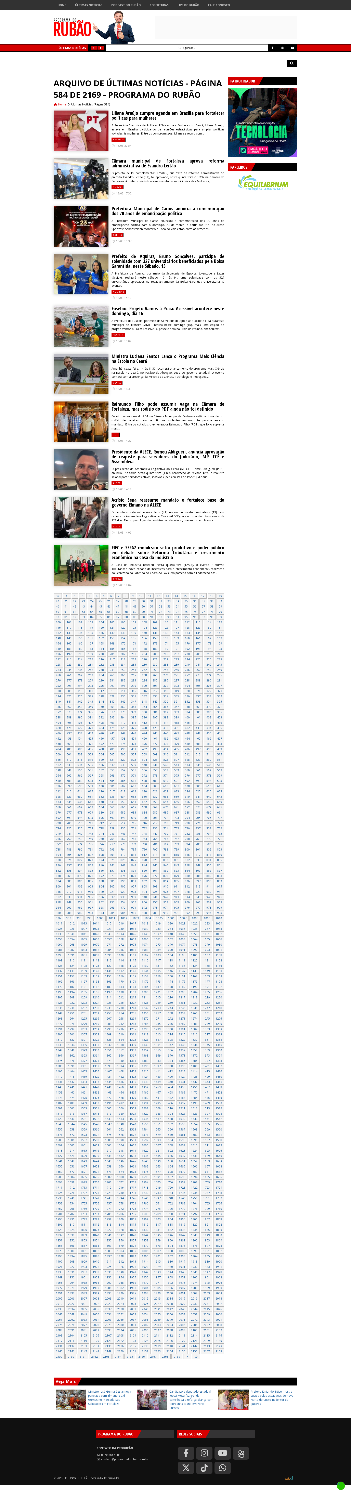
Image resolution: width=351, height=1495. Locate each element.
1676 (145, 1172)
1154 (96, 976)
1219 (206, 997)
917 (69, 892)
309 (69, 691)
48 (126, 606)
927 (176, 892)
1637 (182, 1156)
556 (144, 770)
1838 (71, 1235)
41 (66, 606)
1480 (145, 1098)
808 (101, 855)
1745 (133, 1198)
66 (108, 612)
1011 (59, 923)
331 (133, 696)
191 (176, 649)
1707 (182, 1182)
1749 (182, 1198)
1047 (157, 934)
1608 (169, 1145)
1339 (133, 1045)
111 (176, 622)
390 (79, 717)
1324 (120, 1040)
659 (219, 802)
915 (219, 886)
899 (219, 881)
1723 (206, 1187)
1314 (169, 1034)
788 (58, 849)
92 (160, 617)
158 (165, 638)
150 (79, 638)
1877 (206, 1246)
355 (219, 701)
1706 (169, 1182)
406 (79, 723)
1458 (219, 1087)
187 (133, 649)
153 (112, 638)
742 (79, 833)
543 (176, 765)
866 (208, 870)
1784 (96, 1214)
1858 (145, 1240)
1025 (59, 929)
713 (112, 823)
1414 (194, 1071)
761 (112, 839)
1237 (83, 1008)
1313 (157, 1034)
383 (176, 712)
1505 (108, 1108)
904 (101, 886)
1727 (83, 1193)
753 (198, 833)
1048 (169, 934)
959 (176, 902)
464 (187, 738)
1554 (194, 1124)
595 (219, 781)
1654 (219, 1161)
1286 (169, 1024)
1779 (206, 1209)
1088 (145, 950)
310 (79, 691)
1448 (96, 1087)
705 (198, 818)
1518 (96, 1113)
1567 (182, 1129)
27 (117, 601)
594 (208, 781)
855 (90, 870)
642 (208, 796)
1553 (182, 1124)
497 (198, 749)
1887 (157, 1251)
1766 (219, 1203)
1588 (96, 1140)
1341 (157, 1045)
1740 (71, 1198)
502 (79, 754)
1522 (145, 1113)
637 (155, 796)
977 (198, 907)
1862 (194, 1240)
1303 (206, 1029)
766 (165, 839)
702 (165, 818)
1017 (133, 923)
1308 (96, 1034)
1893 (59, 1256)
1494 (145, 1103)
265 (112, 675)
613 (69, 791)
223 (176, 659)
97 (203, 617)
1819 (182, 1224)
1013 (83, 923)
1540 (194, 1119)
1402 (219, 1066)
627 (219, 791)
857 (112, 870)
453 (69, 738)
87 (117, 617)
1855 (108, 1240)
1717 (133, 1187)
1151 (59, 976)
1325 (133, 1040)
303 (176, 686)
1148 (194, 971)
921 (112, 892)
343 (90, 701)
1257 (157, 1013)
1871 (133, 1246)
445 (155, 733)
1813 (108, 1224)
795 (133, 849)
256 (187, 670)
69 (134, 612)
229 (69, 664)
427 (133, 728)
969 (112, 907)
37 (203, 601)
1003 (135, 918)
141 (155, 633)
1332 (219, 1040)
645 (69, 802)
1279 (83, 1024)
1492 (120, 1103)
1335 (83, 1045)
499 (219, 749)
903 (90, 886)
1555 (206, 1124)
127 (176, 627)
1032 (145, 929)
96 (194, 617)
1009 (207, 918)
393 (112, 717)
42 (74, 606)
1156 (120, 976)
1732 (145, 1193)
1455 (182, 1087)
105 (112, 622)
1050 (194, 934)
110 (165, 622)
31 (151, 601)
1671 (83, 1172)
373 (69, 712)
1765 (206, 1203)
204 (144, 654)
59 (220, 606)
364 (144, 707)
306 (208, 686)
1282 (120, 1024)
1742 (96, 1198)
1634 (145, 1156)
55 (186, 606)
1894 (71, 1256)
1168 (96, 981)
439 (90, 733)
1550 (145, 1124)
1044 (120, 934)
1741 (83, 1198)
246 (79, 670)
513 (198, 754)
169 (112, 643)
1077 (182, 944)
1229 (157, 1003)
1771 (108, 1209)
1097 (83, 955)
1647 (133, 1161)
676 (58, 812)
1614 (71, 1150)
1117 (157, 960)
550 (79, 770)
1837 (59, 1235)
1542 (219, 1119)
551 (90, 770)
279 (90, 680)
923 (133, 892)
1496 (169, 1103)
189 (155, 649)
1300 (169, 1029)
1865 (59, 1246)
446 (165, 733)
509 (155, 754)
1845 (157, 1235)
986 (122, 913)
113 (198, 622)
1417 (59, 1076)
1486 (219, 1098)
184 (101, 649)
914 (208, 886)
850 (208, 865)
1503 (83, 1108)
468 (58, 744)
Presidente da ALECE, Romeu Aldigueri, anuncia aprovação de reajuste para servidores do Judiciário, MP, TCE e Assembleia (168, 456)
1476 (96, 1098)
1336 (96, 1045)
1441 (182, 1082)
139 (133, 633)
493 (155, 749)
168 (101, 643)
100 (58, 622)
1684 (71, 1177)
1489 (83, 1103)
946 (208, 897)
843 (133, 865)
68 (126, 612)
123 (133, 627)
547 (219, 765)
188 (144, 649)
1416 (219, 1071)
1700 (96, 1182)
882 (208, 876)
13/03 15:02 (123, 341)
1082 (71, 950)
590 (165, 781)
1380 (120, 1061)
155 (133, 638)
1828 (120, 1230)
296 (101, 686)
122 (122, 627)
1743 (108, 1198)
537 (112, 765)
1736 (194, 1193)
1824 (71, 1230)
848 (187, 865)
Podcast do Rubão (126, 5)
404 (58, 723)
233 (112, 664)
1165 (59, 981)
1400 (194, 1066)
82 (74, 617)
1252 (96, 1013)
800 (187, 849)
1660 (120, 1166)
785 (198, 844)
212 (58, 659)
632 (101, 796)
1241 (133, 1008)
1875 (182, 1246)
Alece (116, 483)
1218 (194, 997)
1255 (133, 1013)
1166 (71, 981)
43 (83, 606)
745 (112, 833)
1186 (145, 987)
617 (112, 791)
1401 (206, 1066)
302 (165, 686)
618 (122, 791)
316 (144, 691)
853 (69, 870)
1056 (96, 939)
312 (101, 691)
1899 (133, 1256)
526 (165, 760)
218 (122, 659)
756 (58, 839)
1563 (133, 1129)
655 (176, 802)
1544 (71, 1124)
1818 (169, 1224)
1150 (219, 971)
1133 (182, 966)
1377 (83, 1061)
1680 (194, 1172)
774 (79, 844)
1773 (133, 1209)
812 (144, 855)
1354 (145, 1050)
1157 (133, 976)
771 (219, 839)
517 (69, 760)
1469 (182, 1092)
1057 (108, 939)
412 (144, 723)
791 (90, 849)
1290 (219, 1024)
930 (208, 892)
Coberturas (159, 5)
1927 (133, 1267)
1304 (219, 1029)
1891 (206, 1251)
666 (122, 807)
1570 (219, 1129)
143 (176, 633)
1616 (96, 1150)
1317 (206, 1034)
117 (69, 627)
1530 (71, 1119)
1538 (169, 1119)
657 (198, 802)
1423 (133, 1076)
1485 (206, 1098)
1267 (108, 1018)
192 (187, 649)
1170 (120, 981)
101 (69, 622)
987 (133, 913)
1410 (145, 1071)
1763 (182, 1203)
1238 (96, 1008)
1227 (133, 1003)
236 (144, 664)
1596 (194, 1140)
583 (90, 781)
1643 (83, 1161)
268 (144, 675)
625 (198, 791)
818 (208, 855)
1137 (59, 971)
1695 (206, 1177)
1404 (71, 1071)
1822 (219, 1224)
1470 (194, 1092)
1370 (169, 1055)
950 (79, 902)
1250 (71, 1013)
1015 (108, 923)
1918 (194, 1261)
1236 (71, 1008)
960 (187, 902)
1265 (83, 1018)
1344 (194, 1045)
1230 (169, 1003)
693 (69, 818)
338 (208, 696)
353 (198, 701)
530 (208, 760)
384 (187, 712)
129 (198, 627)
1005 (159, 918)
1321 (83, 1040)
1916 (169, 1261)
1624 (194, 1150)
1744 (120, 1198)
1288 (194, 1024)
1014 (96, 923)
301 (155, 686)
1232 (194, 1003)
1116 (145, 960)
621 (155, 791)
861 (155, 870)
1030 (120, 929)
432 (187, 728)
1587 (83, 1140)
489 (112, 749)
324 (58, 696)
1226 (120, 1003)
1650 (169, 1161)
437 (69, 733)
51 (151, 606)
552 (101, 770)
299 (133, 686)
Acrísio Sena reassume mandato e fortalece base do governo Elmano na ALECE (168, 502)
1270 (145, 1018)
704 (187, 818)
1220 (219, 997)
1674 (120, 1172)
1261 (206, 1013)
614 (79, 791)
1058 (120, 939)
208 (187, 654)
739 (219, 828)
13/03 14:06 (123, 532)
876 (144, 876)
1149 (206, 971)
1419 (83, 1076)
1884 (120, 1251)
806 (79, 855)
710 (79, 823)
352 (187, 701)
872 (101, 876)
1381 (133, 1061)
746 (122, 833)
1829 (133, 1230)
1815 (133, 1224)
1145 (157, 971)
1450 (120, 1087)
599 (90, 786)
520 (101, 760)
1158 (145, 976)
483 (219, 744)
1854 (96, 1240)
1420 (96, 1076)
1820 (194, 1224)
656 (187, 802)
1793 (206, 1214)
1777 (182, 1209)
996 (58, 918)
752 (187, 833)
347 (133, 701)
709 (69, 823)
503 (90, 754)
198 (79, 654)
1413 (182, 1071)
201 (112, 654)
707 (219, 818)
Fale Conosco (219, 5)
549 (69, 770)
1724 (219, 1187)
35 (186, 601)
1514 (219, 1108)
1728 (96, 1193)
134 (79, 633)
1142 (120, 971)
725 (69, 828)
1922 (71, 1267)
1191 (206, 987)
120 (101, 627)
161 (198, 638)
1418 (71, 1076)
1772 (120, 1209)
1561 (108, 1129)
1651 (182, 1161)
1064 (194, 939)
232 (101, 664)
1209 (83, 997)
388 (58, 717)
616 (101, 791)
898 (208, 881)
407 (90, 723)
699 (133, 818)
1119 (182, 960)
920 (101, 892)
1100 (120, 955)
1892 (219, 1251)
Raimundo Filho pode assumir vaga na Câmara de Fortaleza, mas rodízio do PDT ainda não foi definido (168, 406)
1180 (71, 987)
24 (91, 601)
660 (58, 807)
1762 (169, 1203)
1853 (83, 1240)
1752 (219, 1198)
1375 (59, 1061)
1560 (96, 1129)
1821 (206, 1224)
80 (57, 617)
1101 (133, 955)
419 (219, 723)
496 (187, 749)
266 (122, 675)
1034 (169, 929)
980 (58, 913)
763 (133, 839)
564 (58, 775)
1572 (71, 1135)
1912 (120, 1261)
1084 (96, 950)
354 (208, 701)
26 (108, 601)
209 (198, 654)
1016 (120, 923)
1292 (71, 1029)
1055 (83, 939)
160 (187, 638)
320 (187, 691)
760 (101, 839)
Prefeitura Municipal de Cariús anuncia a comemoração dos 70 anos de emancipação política (168, 211)
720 (187, 823)
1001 (112, 918)
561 (198, 770)
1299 (157, 1029)
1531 (83, 1119)
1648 (145, 1161)
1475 (83, 1098)
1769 (83, 1209)
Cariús (117, 235)
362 (122, 707)
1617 (108, 1150)
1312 (145, 1034)
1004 (147, 918)
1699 (83, 1182)
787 (219, 844)
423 (90, 728)
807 (90, 855)
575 (176, 775)
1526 (194, 1113)
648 (101, 802)
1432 (71, 1082)
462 (165, 738)
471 (90, 744)
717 (155, 823)
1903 (182, 1256)
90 (143, 617)
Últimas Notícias (88, 5)
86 (108, 617)
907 (133, 886)
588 (144, 781)
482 (208, 744)
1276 (219, 1018)
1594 (169, 1140)
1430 (219, 1076)
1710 (219, 1182)
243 (219, 664)
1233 (206, 1003)
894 (165, 881)
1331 (206, 1040)
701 (155, 818)
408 (101, 723)
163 (219, 638)
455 (90, 738)
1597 (206, 1140)
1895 (83, 1256)
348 (144, 701)
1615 (83, 1150)
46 (108, 606)
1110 (71, 960)
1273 (182, 1018)
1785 (108, 1214)
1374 (219, 1055)
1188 (169, 987)
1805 (182, 1219)
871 (90, 876)
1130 (145, 966)
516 (58, 760)
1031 (133, 929)
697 (112, 818)
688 (187, 812)
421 (69, 728)
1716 (120, 1187)
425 (112, 728)
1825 (83, 1230)
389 (69, 717)
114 (208, 622)
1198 (120, 992)
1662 (145, 1166)
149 (69, 638)
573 (155, 775)
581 (69, 781)
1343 (182, 1045)
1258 (169, 1013)
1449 (108, 1087)
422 (79, 728)
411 (133, 723)
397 (155, 717)
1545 (83, 1124)
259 (219, 670)
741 (69, 833)
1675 (133, 1172)
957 (155, 902)
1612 (219, 1145)
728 (101, 828)
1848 (194, 1235)
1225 (108, 1003)
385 (198, 712)
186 (122, 649)
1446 (71, 1087)
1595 (182, 1140)
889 (112, 881)
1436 (120, 1082)
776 (101, 844)
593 (198, 781)
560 (187, 770)
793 (112, 849)
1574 (96, 1135)
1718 (145, 1187)
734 (165, 828)
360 (101, 707)
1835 (206, 1230)
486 (79, 749)
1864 (219, 1240)
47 (117, 606)
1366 (120, 1055)
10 (140, 596)
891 (133, 881)
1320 (71, 1040)
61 (66, 612)
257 (198, 670)
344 (101, 701)
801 (198, 849)
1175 (182, 981)
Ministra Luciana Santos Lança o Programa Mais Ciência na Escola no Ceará (168, 358)
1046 (145, 934)
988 (144, 913)
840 (101, 865)
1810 (71, 1224)
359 (90, 707)
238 (165, 664)
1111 (83, 960)
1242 (145, 1008)
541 (155, 765)
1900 (145, 1256)
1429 (206, 1076)
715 (133, 823)
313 (112, 691)
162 (208, 638)
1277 (59, 1024)
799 (176, 849)
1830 (145, 1230)
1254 (120, 1013)
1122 (219, 960)
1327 (157, 1040)
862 (165, 870)
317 (155, 691)
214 (79, 659)
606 (165, 786)
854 (79, 870)
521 (112, 760)
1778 (194, 1209)
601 (112, 786)
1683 (59, 1177)
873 (112, 876)
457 (112, 738)
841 (112, 865)
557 (155, 770)
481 (198, 744)
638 (165, 796)
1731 (133, 1193)
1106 (194, 955)
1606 (145, 1145)
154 (122, 638)
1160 (169, 976)
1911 (108, 1261)
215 (90, 659)
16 (194, 596)
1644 (96, 1161)
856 (101, 870)
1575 (108, 1135)
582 (79, 781)
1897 (108, 1256)
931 (219, 892)
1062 (169, 939)
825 (112, 860)
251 (133, 670)
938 (122, 897)
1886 (145, 1251)
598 (79, 786)
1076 (169, 944)
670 (165, 807)
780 (144, 844)
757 (69, 839)
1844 (145, 1235)
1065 (206, 939)
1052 (219, 934)
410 (122, 723)
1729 (108, 1193)
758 (79, 839)
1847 (182, 1235)
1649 (157, 1161)
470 (79, 744)
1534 (120, 1119)
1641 (59, 1161)
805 (69, 855)
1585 (59, 1140)
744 (101, 833)
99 (220, 617)
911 (176, 886)
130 (208, 627)
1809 (59, 1224)
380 (144, 712)
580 (58, 781)
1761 (157, 1203)
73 (169, 612)
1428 (194, 1076)
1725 (59, 1193)
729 (112, 828)
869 (69, 876)
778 (122, 844)
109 (155, 622)
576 (187, 775)
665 (112, 807)
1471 (206, 1092)
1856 (120, 1240)
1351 (108, 1050)
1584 (219, 1135)
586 (122, 781)
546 (208, 765)
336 (187, 696)
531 (219, 760)
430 (165, 728)
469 (69, 744)
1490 (96, 1103)
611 (219, 786)
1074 (145, 944)
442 (122, 733)
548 (58, 770)
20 (57, 601)
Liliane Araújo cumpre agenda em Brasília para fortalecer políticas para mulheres (168, 115)
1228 (145, 1003)
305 (198, 686)
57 (203, 606)
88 (126, 617)
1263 (59, 1018)
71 (151, 612)
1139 (83, 971)
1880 (71, 1251)
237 (155, 664)
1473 (59, 1098)
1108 (219, 955)
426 (122, 728)
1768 (71, 1209)
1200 (145, 992)
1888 (169, 1251)
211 (219, 654)
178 (208, 643)
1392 (96, 1066)
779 (133, 844)
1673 (108, 1172)
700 (144, 818)
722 (208, 823)
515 (219, 754)
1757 (108, 1203)
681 (112, 812)
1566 (169, 1129)
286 (165, 680)
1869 (108, 1246)
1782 (71, 1214)
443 (133, 733)
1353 (133, 1050)
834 (208, 860)
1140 (96, 971)
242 (208, 664)
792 (101, 849)
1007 (183, 918)
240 (187, 664)
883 (219, 876)
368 (187, 707)
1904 (194, 1256)
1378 (96, 1061)
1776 (169, 1209)
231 (90, 664)
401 (198, 717)
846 (165, 865)
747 (133, 833)
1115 (133, 960)
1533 (108, 1119)
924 (144, 892)
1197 (108, 992)
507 (133, 754)
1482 (169, 1098)
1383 (157, 1061)
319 (176, 691)
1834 (194, 1230)
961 (198, 902)
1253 (108, 1013)
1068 (71, 944)
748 (144, 833)
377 (112, 712)
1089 (157, 950)
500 (58, 754)
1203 (182, 992)
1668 (219, 1166)
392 (101, 717)
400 (187, 717)
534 (79, 765)
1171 (133, 981)
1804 (169, 1219)
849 (198, 865)
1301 (182, 1029)
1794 (219, 1214)
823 (90, 860)
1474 (71, 1098)
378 (122, 712)
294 (79, 686)
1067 (59, 944)
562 (208, 770)
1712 (71, 1187)
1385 (182, 1061)
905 (112, 886)
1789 (157, 1214)
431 (176, 728)
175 (176, 643)
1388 (219, 1061)
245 (69, 670)
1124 (71, 966)
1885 (133, 1251)
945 (198, 897)
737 (198, 828)
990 (165, 913)
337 (198, 696)
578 (208, 775)
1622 (169, 1150)
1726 (71, 1193)
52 (160, 606)
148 (58, 638)
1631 (108, 1156)
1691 (157, 1177)
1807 (206, 1219)
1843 (133, 1235)
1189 (182, 987)
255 (176, 670)
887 (90, 881)
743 (90, 833)
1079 (206, 944)
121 (112, 627)
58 (211, 606)
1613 (59, 1150)
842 (122, 865)
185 (112, 649)
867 (219, 870)
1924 (96, 1267)
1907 (59, 1261)
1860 (169, 1240)
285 (155, 680)
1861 (182, 1240)
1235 (59, 1008)
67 (117, 612)
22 (74, 601)
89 (134, 617)
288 (187, 680)
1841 (108, 1235)
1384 (169, 1061)
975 (176, 907)
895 (176, 881)
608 (187, 786)
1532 (96, 1119)
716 (144, 823)
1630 (96, 1156)
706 (208, 818)
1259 (182, 1013)
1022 (194, 923)
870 (79, 876)
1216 (169, 997)
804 (58, 855)
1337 (108, 1045)
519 (90, 760)
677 (69, 812)
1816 (145, 1224)
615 (90, 791)
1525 (182, 1113)
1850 (219, 1235)
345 (112, 701)
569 (112, 775)
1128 (120, 966)
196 (58, 654)
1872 (145, 1246)
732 (144, 828)
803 (219, 849)
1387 (206, 1061)
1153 (83, 976)
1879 (59, 1251)
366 (165, 707)
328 (101, 696)
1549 (133, 1124)
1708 (194, 1182)
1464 (120, 1092)
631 (90, 796)
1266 (96, 1018)
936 (101, 897)
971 (133, 907)
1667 (206, 1166)
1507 (133, 1108)
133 (69, 633)
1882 (96, 1251)
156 (144, 638)
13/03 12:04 (123, 585)
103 (90, 622)
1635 (157, 1156)
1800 (120, 1219)
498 (208, 749)
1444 (219, 1082)
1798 (96, 1219)
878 (165, 876)
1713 (83, 1187)
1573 (83, 1135)
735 (176, 828)
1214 (145, 997)
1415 (206, 1071)
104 (101, 622)
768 (187, 839)
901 (69, 886)
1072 (120, 944)
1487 (59, 1103)
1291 (59, 1029)
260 (58, 675)
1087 (133, 950)
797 (155, 849)
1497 (182, 1103)
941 (155, 897)
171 (133, 643)
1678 (169, 1172)
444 (144, 733)
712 (101, 823)
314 (122, 691)
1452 (145, 1087)
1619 (133, 1150)
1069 (83, 944)
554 (122, 770)
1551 (157, 1124)
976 (187, 907)
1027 (83, 929)
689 (198, 812)
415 (176, 723)
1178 (219, 981)
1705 (157, 1182)
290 (208, 680)
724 (58, 828)
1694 (194, 1177)
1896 (96, 1256)
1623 (182, 1150)
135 (90, 633)
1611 (206, 1145)
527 (176, 760)
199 (90, 654)
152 (101, 638)
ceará (117, 382)
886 (79, 881)
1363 (83, 1055)
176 (187, 643)
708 (58, 823)
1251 (83, 1013)
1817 (157, 1224)
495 (176, 749)
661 (69, 807)
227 (219, 659)
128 (187, 627)
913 (198, 886)
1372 (194, 1055)
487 (90, 749)
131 (219, 627)
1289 (206, 1024)
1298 (145, 1029)
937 (112, 897)
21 (66, 601)
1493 (133, 1103)
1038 (219, 929)
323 (219, 691)
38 (211, 601)
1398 (169, 1066)
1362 (71, 1055)
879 (176, 876)
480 (187, 744)
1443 (206, 1082)
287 (176, 680)
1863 (206, 1240)
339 (219, 696)
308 (58, 691)
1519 (108, 1113)
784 (187, 844)
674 (208, 807)
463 (176, 738)
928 (187, 892)
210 (208, 654)
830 (165, 860)
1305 (59, 1034)
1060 (145, 939)
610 (208, 786)
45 (100, 606)
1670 (71, 1172)
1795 (59, 1219)
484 (58, 749)
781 (155, 844)
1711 (59, 1187)
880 (187, 876)
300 (144, 686)
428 (144, 728)
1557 (59, 1129)
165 (69, 643)
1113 (108, 960)
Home (62, 5)
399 (176, 717)
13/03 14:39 (123, 389)
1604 (120, 1145)
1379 (108, 1061)
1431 (59, 1082)
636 (144, 796)
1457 (206, 1087)
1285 (157, 1024)
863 (176, 870)
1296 (120, 1029)
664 (101, 807)
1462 (96, 1092)
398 (165, 717)
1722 (194, 1187)
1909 (83, 1261)
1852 (71, 1240)
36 (194, 601)
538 (122, 765)
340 (58, 701)
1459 (59, 1092)
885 (69, 881)
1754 (71, 1203)
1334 (71, 1045)
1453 (157, 1087)
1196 (96, 992)
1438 (145, 1082)
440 (101, 733)
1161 (182, 976)
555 (133, 770)
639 (176, 796)
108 (144, 622)
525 (155, 760)
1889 (182, 1251)
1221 (59, 1003)
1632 (120, 1156)
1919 (206, 1261)
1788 (145, 1214)
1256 (145, 1013)
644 (58, 802)
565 (69, 775)
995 (219, 913)
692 (58, 818)
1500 (219, 1103)
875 (133, 876)
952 (101, 902)
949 (69, 902)
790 (79, 849)
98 (211, 617)
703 (176, 818)
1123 (59, 966)
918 (79, 892)
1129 (133, 966)
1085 (108, 950)
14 (176, 596)
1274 (194, 1018)
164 (58, 643)
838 (79, 865)
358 (79, 707)
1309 (108, 1034)
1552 (169, 1124)
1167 (83, 981)
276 (58, 680)
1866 (71, 1246)
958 (165, 902)
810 (122, 855)
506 (122, 754)
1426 (169, 1076)
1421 (108, 1076)
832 (187, 860)
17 (202, 596)
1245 (182, 1008)
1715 (108, 1187)
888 (101, 881)
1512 (194, 1108)
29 (134, 601)
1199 (133, 992)
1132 (169, 966)
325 (69, 696)
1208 (71, 997)
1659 (108, 1166)
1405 (83, 1071)
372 (58, 712)
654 (165, 802)
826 (122, 860)
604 (144, 786)
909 (155, 886)
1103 (157, 955)
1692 (169, 1177)
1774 (145, 1209)
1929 (157, 1267)
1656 (71, 1166)
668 (144, 807)
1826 (96, 1230)
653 (155, 802)
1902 (169, 1256)
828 (144, 860)
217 (112, 659)
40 (57, 606)
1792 (194, 1214)
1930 (169, 1267)
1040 (71, 934)
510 (165, 754)
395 (133, 717)
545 (198, 765)
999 (89, 918)
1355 (157, 1050)
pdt (115, 434)
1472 (219, 1092)
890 (122, 881)
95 (186, 617)
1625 (206, 1150)
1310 (120, 1034)
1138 (71, 971)
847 (176, 865)
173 (155, 643)
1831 (157, 1230)
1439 (157, 1082)
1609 (182, 1145)
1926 (120, 1267)
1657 (83, 1166)
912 (187, 886)
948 (58, 902)
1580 (169, 1135)
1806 (194, 1219)
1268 (120, 1018)
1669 (59, 1172)
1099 (108, 955)
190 (165, 649)
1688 (120, 1177)
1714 (96, 1187)
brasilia (118, 139)
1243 (157, 1008)
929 (198, 892)
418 (208, 723)
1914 (145, 1261)
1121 (206, 960)
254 (165, 670)
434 (208, 728)
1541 (206, 1119)
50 (143, 606)
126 (165, 627)
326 (79, 696)
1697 (59, 1182)
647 (90, 802)
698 (122, 818)
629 (69, 796)
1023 (206, 923)
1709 (206, 1182)
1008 (195, 918)
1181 (83, 987)
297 (112, 686)
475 (133, 744)
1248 (219, 1008)
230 (79, 664)
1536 (145, 1119)
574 (165, 775)
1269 (133, 1018)
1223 (83, 1003)
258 (208, 670)
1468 (169, 1092)
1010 (219, 918)
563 (219, 770)
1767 (59, 1209)
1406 (96, 1071)
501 (69, 754)
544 (187, 765)
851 (219, 865)
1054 (71, 939)
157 (155, 638)
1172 (145, 981)
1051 (206, 934)
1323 (108, 1040)
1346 (219, 1045)
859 (133, 870)
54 (177, 606)
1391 (83, 1066)
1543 (59, 1124)
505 (112, 754)
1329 (182, 1040)
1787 (133, 1214)
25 (100, 601)
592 (187, 781)
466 (208, 738)
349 (155, 701)
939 (133, 897)
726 (79, 828)
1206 (219, 992)
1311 (133, 1034)
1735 (182, 1193)
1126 (96, 966)
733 (155, 828)
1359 (206, 1050)
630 (79, 796)
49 (134, 606)
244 (58, 670)
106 (122, 622)
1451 (133, 1087)
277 (69, 680)
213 (69, 659)
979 (219, 907)
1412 (169, 1071)
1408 (120, 1071)
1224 (96, 1003)
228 (58, 664)
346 (122, 701)
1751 (206, 1198)
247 (90, 670)
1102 (145, 955)
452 (58, 738)
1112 (96, 960)
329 (112, 696)
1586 (71, 1140)
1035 (182, 929)
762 (122, 839)
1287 (182, 1024)
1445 (59, 1087)
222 (165, 659)
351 (176, 701)
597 (69, 786)
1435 (108, 1082)
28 (126, 601)
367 (176, 707)
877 (155, 876)
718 (165, 823)
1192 (219, 987)
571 (133, 775)
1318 (219, 1034)
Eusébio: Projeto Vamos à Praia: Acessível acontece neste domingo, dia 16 (168, 311)
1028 (96, 929)
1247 (206, 1008)
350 (165, 701)
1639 (206, 1156)
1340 (145, 1045)
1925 (108, 1267)
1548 (120, 1124)
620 (144, 791)
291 (219, 680)
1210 (96, 997)
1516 (71, 1113)
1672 (96, 1172)
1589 (108, 1140)
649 (112, 802)
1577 (133, 1135)
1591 (133, 1140)
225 (198, 659)
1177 (206, 981)
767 (176, 839)
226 (208, 659)
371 (219, 707)
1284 (145, 1024)
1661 (133, 1166)
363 (133, 707)
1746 (145, 1198)
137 (112, 633)
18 (211, 596)
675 (219, 807)
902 (79, 886)
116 (58, 627)
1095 (59, 955)
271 (176, 675)
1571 (59, 1135)
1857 (133, 1240)
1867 (83, 1246)
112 (187, 622)
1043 (108, 934)
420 (58, 728)
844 (144, 865)
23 (83, 601)
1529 (59, 1119)
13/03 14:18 (123, 489)
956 (144, 902)
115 (219, 622)
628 (58, 796)
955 (133, 902)
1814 (120, 1224)
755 (219, 833)
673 (198, 807)
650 (122, 802)
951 (90, 902)
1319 (59, 1040)
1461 (83, 1092)
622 (165, 791)
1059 (133, 939)
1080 (219, 944)
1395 (133, 1066)
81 (66, 617)
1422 (120, 1076)
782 (165, 844)
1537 (157, 1119)
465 (198, 738)
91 (151, 617)
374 (79, 712)
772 (58, 844)
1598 (219, 1140)
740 (58, 833)
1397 (157, 1066)
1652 (194, 1161)
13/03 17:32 (123, 193)
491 (133, 749)
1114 (120, 960)
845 (155, 865)
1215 (157, 997)
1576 (120, 1135)
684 (144, 812)
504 (101, 754)
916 (58, 892)
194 (208, 649)
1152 (71, 976)
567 (90, 775)
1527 (206, 1113)
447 (176, 733)
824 (101, 860)
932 (58, 897)
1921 (59, 1267)
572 (144, 775)
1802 (145, 1219)
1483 (182, 1098)
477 (155, 744)
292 (58, 686)
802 (208, 849)
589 (155, 781)
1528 (219, 1113)
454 (79, 738)
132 (58, 633)
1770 (96, 1209)
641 (198, 796)
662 (79, 807)
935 (90, 897)
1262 (219, 1013)
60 (57, 612)
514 (208, 754)
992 (187, 913)
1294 (96, 1029)
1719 (157, 1187)
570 (122, 775)
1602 (96, 1145)
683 (133, 812)
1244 (169, 1008)
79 (220, 612)
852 (58, 870)
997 (68, 918)
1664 (169, 1166)
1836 (219, 1230)
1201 (157, 992)
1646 (120, 1161)
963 (219, 902)
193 (198, 649)
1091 (182, 950)
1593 (157, 1140)
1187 (157, 987)
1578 (145, 1135)
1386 (194, 1061)
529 (198, 760)
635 (133, 796)
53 (169, 606)
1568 (194, 1129)
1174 (169, 981)
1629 (83, 1156)
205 (155, 654)
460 (144, 738)
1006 (171, 918)
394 (122, 717)
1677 (157, 1172)
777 (112, 844)
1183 (108, 987)
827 (133, 860)
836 (58, 865)
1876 (194, 1246)
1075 (157, 944)
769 (198, 839)
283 (133, 680)
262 (79, 675)
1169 (108, 981)
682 (122, 812)
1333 (59, 1045)
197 (69, 654)
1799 (108, 1219)
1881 (83, 1251)
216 (101, 659)
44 (91, 606)
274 (208, 675)
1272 (169, 1018)
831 (176, 860)
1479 (133, 1098)
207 (176, 654)
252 (144, 670)
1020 (169, 923)
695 (90, 818)
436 (58, 733)
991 (176, 913)
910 (165, 886)
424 (101, 728)
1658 (96, 1166)
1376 (71, 1061)
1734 (169, 1193)
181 (69, 649)
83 (83, 617)
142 (165, 633)
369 (198, 707)
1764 (194, 1203)
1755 (83, 1203)
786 (208, 844)
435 (219, 728)
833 (198, 860)
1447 (83, 1087)
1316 (194, 1034)
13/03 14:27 (123, 441)
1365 (108, 1055)
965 (69, 907)
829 (155, 860)
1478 (120, 1098)
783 (176, 844)
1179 (59, 987)
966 (79, 907)
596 (58, 786)
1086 (120, 950)
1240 (120, 1008)
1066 (219, 939)
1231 (182, 1003)
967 (90, 907)
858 (122, 870)
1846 (169, 1235)
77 (203, 612)
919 (90, 892)
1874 (169, 1246)
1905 (206, 1256)
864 (187, 870)
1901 (157, 1256)
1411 (157, 1071)
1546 (96, 1124)
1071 (108, 944)
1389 (59, 1066)
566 (79, 775)
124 (144, 627)
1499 (206, 1103)
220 (144, 659)
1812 (96, 1224)
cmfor (117, 187)
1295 (108, 1029)
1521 (133, 1113)
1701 (108, 1182)
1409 (133, 1071)
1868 (96, 1246)
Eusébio (118, 334)
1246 (194, 1008)
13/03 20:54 (123, 146)
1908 (71, 1261)
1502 (71, 1108)
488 (101, 749)
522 (122, 760)
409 (112, 723)
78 (211, 612)
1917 (182, 1261)
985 (112, 913)
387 (219, 712)
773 (69, 844)
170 (122, 643)
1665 (182, 1166)
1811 (83, 1224)
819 (219, 855)
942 (165, 897)
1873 (157, 1246)
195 (219, 649)
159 (176, 638)
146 (208, 633)
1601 (83, 1145)
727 (90, 828)
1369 (157, 1055)
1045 (133, 934)
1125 (83, 966)
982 (79, 913)
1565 (157, 1129)
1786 (120, 1214)
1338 (120, 1045)
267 (133, 675)
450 (208, 733)
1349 (83, 1050)
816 (187, 855)
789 (69, 849)
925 (155, 892)
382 (165, 712)
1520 (120, 1113)
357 (69, 707)
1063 (182, 939)
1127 (108, 966)
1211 (108, 997)
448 (187, 733)
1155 (108, 976)
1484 (194, 1098)
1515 (59, 1113)
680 (101, 812)
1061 (157, 939)
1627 (59, 1156)
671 (176, 807)
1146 (169, 971)
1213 (133, 997)
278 (79, 680)
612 (58, 791)
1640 (219, 1156)
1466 (145, 1092)
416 (187, 723)
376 (101, 712)
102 (79, 622)
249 (112, 670)
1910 (96, 1261)
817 (198, 855)
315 (133, 691)
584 (101, 781)
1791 (182, 1214)
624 (187, 791)
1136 (219, 966)
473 (112, 744)
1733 (157, 1193)
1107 (206, 955)
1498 (194, 1103)
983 (90, 913)
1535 (133, 1119)
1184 (120, 987)
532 (58, 765)
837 (69, 865)
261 (69, 675)
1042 (96, 934)
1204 (194, 992)
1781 (59, 1214)
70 (143, 612)
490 (122, 749)
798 (165, 849)
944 (187, 897)
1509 (157, 1108)
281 (112, 680)
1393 (108, 1066)
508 (144, 754)
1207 (59, 997)
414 (165, 723)
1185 (133, 987)
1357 (182, 1050)
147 (219, 633)
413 (155, 723)
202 (122, 654)
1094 (219, 950)
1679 (182, 1172)
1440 (169, 1082)
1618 (120, 1150)
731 (133, 828)
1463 (108, 1092)
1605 (133, 1145)
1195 (83, 992)
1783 (83, 1214)
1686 (96, 1177)
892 (144, 881)
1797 (83, 1219)
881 (198, 876)
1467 (157, 1092)
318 (165, 691)
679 (90, 812)
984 (101, 913)
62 (74, 612)
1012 (71, 923)
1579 (157, 1135)
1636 (169, 1156)
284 (144, 680)
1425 (157, 1076)
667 (133, 807)
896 (187, 881)
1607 (157, 1145)
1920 (219, 1261)
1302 (194, 1029)
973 (155, 907)
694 (79, 818)
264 (101, 675)
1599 (59, 1145)
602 (122, 786)
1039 (59, 934)
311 (90, 691)
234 (122, 664)
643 (219, 796)
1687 (108, 1177)
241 (198, 664)
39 (220, 601)
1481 (157, 1098)
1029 (108, 929)
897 (198, 881)
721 (198, 823)
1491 (108, 1103)
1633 (133, 1156)
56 (194, 606)
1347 (59, 1050)
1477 (108, 1098)
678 (79, 812)
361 (112, 707)
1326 (145, 1040)
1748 (169, 1198)
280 (101, 680)
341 (69, 701)
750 (165, 833)
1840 (96, 1235)
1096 (71, 955)
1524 (169, 1113)
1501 (59, 1108)
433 (198, 728)
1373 (206, 1055)
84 (91, 617)
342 (79, 701)
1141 (108, 971)
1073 (133, 944)
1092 (194, 950)
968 (101, 907)
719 (176, 823)
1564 (145, 1129)
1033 (157, 929)
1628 (71, 1156)
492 (144, 749)
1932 (194, 1267)
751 (176, 833)
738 (208, 828)
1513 (206, 1108)
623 (176, 791)
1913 (133, 1261)
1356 (169, 1050)
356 (58, 707)
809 (112, 855)
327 (90, 696)
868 (58, 876)
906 (122, 886)
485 (69, 749)
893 (155, 881)
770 (208, 839)
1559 (83, 1129)
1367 (133, 1055)
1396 (145, 1066)
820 (58, 860)
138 (122, 633)
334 (165, 696)
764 (144, 839)
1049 (182, 934)
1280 (96, 1024)
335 (176, 696)
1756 (96, 1203)
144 (187, 633)
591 (176, 781)
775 (90, 844)
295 (90, 686)
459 (133, 738)
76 (194, 612)
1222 (71, 1003)
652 (144, 802)
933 (69, 897)
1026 (71, 929)
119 (90, 627)
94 (177, 617)
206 (165, 654)
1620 (145, 1150)
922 (122, 892)
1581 (182, 1135)
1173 (157, 981)
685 (155, 812)
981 (69, 913)
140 (144, 633)
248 (101, 670)
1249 (59, 1013)
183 (90, 649)
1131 (157, 966)
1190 (194, 987)
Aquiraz (118, 291)
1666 (194, 1166)
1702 (120, 1182)
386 (208, 712)
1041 (83, 934)
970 (122, 907)
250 (122, 670)
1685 (83, 1177)
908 (144, 886)
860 (144, 870)
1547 (108, 1124)
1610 (194, 1145)
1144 (145, 971)
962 (208, 902)
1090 (169, 950)
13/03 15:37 (123, 241)
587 (133, 781)
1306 (71, 1034)
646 (79, 802)
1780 (219, 1209)
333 (155, 696)
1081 (59, 950)
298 (122, 686)
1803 (157, 1219)
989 (155, 913)
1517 (83, 1113)
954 (122, 902)
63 (83, 612)
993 (198, 913)
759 (90, 839)
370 (208, 707)
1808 (219, 1219)
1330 (194, 1040)
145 (198, 633)
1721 (182, 1187)
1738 (219, 1193)
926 (165, 892)
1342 (169, 1045)
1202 (169, 992)
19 (220, 596)
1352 (120, 1050)
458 (122, 738)
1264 (71, 1018)
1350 (96, 1050)
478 (165, 744)
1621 (157, 1150)
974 (165, 907)
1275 (206, 1018)
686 (165, 812)
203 (133, 654)
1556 (219, 1124)
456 (101, 738)
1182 (96, 987)
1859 (157, 1240)
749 (155, 833)
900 (58, 886)
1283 (133, 1024)
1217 (182, 997)
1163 (206, 976)
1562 (120, 1129)
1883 (108, 1251)
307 (219, 686)
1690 (145, 1177)
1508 (145, 1108)
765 (155, 839)
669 (155, 807)
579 (219, 775)
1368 (145, 1055)
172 (144, 643)
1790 (169, 1214)
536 (101, 765)
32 (160, 601)
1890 (194, 1251)
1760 (145, 1203)
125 (155, 627)
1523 (157, 1113)
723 (219, 823)
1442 (194, 1082)
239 (176, 664)
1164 (219, 976)
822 (79, 860)
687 (176, 812)
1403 (59, 1071)
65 (100, 612)
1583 (206, 1135)
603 (133, 786)
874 (122, 876)
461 (155, 738)
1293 (83, 1029)
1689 (133, 1177)
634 (122, 796)
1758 (120, 1203)
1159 (157, 976)
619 (133, 791)
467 (219, 738)
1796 (71, 1219)
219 (133, 659)
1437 (133, 1082)
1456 (194, 1087)
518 (79, 760)
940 (144, 897)
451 (219, 733)
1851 (59, 1240)
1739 (59, 1198)
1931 (182, 1267)
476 (144, 744)
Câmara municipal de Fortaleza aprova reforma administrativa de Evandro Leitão (168, 163)
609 (198, 786)
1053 (59, 939)
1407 (108, 1071)
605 (155, 786)
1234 (219, 1003)
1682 (219, 1172)
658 (208, 802)
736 (187, 828)
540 (144, 765)
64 (91, 612)
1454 (169, 1087)
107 (133, 622)
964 (58, 907)
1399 (182, 1066)
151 (90, 638)
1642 (71, 1161)
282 (122, 680)
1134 (194, 966)
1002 (124, 918)
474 (122, 744)
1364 (96, 1055)
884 (58, 881)
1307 (83, 1034)
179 (219, 643)
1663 (157, 1166)
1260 (194, 1013)
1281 (108, 1024)
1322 (96, 1040)
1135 (206, 966)
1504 (96, 1108)
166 (79, 643)
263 (90, 675)
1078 (194, 944)
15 (185, 596)
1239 (108, 1008)
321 (198, 691)
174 (165, 643)
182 (79, 649)
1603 (108, 1145)
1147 (182, 971)
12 (158, 596)
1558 (71, 1129)
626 (208, 791)
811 (133, 855)
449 (198, 733)
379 (133, 712)
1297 (133, 1029)
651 (133, 802)
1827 (108, 1230)
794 (122, 849)
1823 (59, 1230)
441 (112, 733)
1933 (206, 1267)
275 (219, 675)
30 (143, 601)
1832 (169, 1230)
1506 (120, 1108)
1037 (206, 929)
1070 (96, 944)
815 (176, 855)
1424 (145, 1076)
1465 (133, 1092)
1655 (59, 1166)
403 (219, 717)
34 (177, 601)
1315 (182, 1034)
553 (112, 770)
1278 (71, 1024)
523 (133, 760)
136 (101, 633)
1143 (133, 971)
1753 (59, 1203)
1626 (219, 1150)
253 (155, 670)
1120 (194, 960)
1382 (145, 1061)
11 (149, 596)
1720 (169, 1187)
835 (219, 860)
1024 (219, 923)
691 (219, 812)
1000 (100, 918)
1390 (71, 1066)
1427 (182, 1076)
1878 (219, 1246)
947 (219, 897)
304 (187, 686)
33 (169, 601)
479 (176, 744)
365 (155, 707)
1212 (120, 997)
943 (176, 897)
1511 (182, 1108)
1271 (157, 1018)
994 (208, 913)
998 (78, 918)
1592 (145, 1140)
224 (187, 659)
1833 (182, 1230)
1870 (120, 1246)
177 (198, 643)
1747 (157, 1198)
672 (187, 807)
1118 (169, 960)
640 (187, 796)
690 (208, 812)
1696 (219, 1177)
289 (198, 680)
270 (165, 675)
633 (112, 796)
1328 (169, 1040)
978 (208, 907)
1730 (120, 1193)
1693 (182, 1177)
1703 (133, 1182)
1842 (120, 1235)
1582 (194, 1135)
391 (90, 717)
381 (155, 712)
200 (101, 654)
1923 (83, 1267)
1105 (182, 955)
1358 (194, 1050)
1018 (145, 923)
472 (101, 744)
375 (90, 712)
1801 (133, 1219)
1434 (96, 1082)
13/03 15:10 (123, 298)
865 (198, 870)
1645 (108, 1161)
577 (198, 775)
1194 (71, 992)
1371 (182, 1055)
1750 (194, 1198)
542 (165, 765)
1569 (206, 1129)
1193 (59, 992)
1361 (59, 1055)
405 (69, 723)
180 (58, 649)
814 (165, 855)
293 (69, 686)
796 (144, 849)
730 (122, 828)
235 (133, 664)
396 (144, 717)
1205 (206, 992)
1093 (206, 950)
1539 (182, 1119)
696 (101, 818)
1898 (120, 1256)
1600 (71, 1145)
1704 (145, 1182)
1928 (145, 1267)
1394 (120, 1066)
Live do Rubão (188, 5)
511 (176, 754)
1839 (83, 1235)
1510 (169, 1108)
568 (101, 775)
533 (69, 765)
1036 (194, 929)
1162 (194, 976)
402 (208, 717)
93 (169, 617)
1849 (206, 1235)
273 (198, 675)
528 (187, 760)
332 (144, 696)
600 (101, 786)
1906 (219, 1256)
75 (186, 612)
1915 (157, 1261)
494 (165, 749)
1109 (59, 960)
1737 (206, 1193)
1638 (194, 1156)
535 (90, 765)
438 (79, 733)
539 (133, 765)
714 (122, 823)
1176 (194, 981)
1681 (206, 1172)
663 (90, 807)
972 (144, 907)
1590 (120, 1140)
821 (69, 860)
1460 (71, 1092)
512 (187, 754)
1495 (157, 1103)
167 (90, 643)
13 (167, 596)
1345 (206, 1045)
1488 (71, 1103)
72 (160, 612)
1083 (83, 950)
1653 (206, 1161)
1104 (169, 955)
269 (155, 675)
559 (176, 770)
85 (100, 617)
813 (155, 855)
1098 (96, 955)
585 (112, 781)
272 (187, 675)
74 (177, 612)
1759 (133, 1203)
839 (90, 865)
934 (79, 897)
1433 (83, 1082)
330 (122, 696)
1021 (182, 923)
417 (198, 723)
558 (165, 770)
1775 (157, 1209)
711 (90, 823)
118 (79, 627)
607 (176, 786)
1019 (157, 923)
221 (155, 659)
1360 (219, 1050)
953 (112, 902)
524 (144, 760)
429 (155, 728)
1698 (71, 1182)
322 (208, 691)
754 (208, 833)
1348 (71, 1050)
